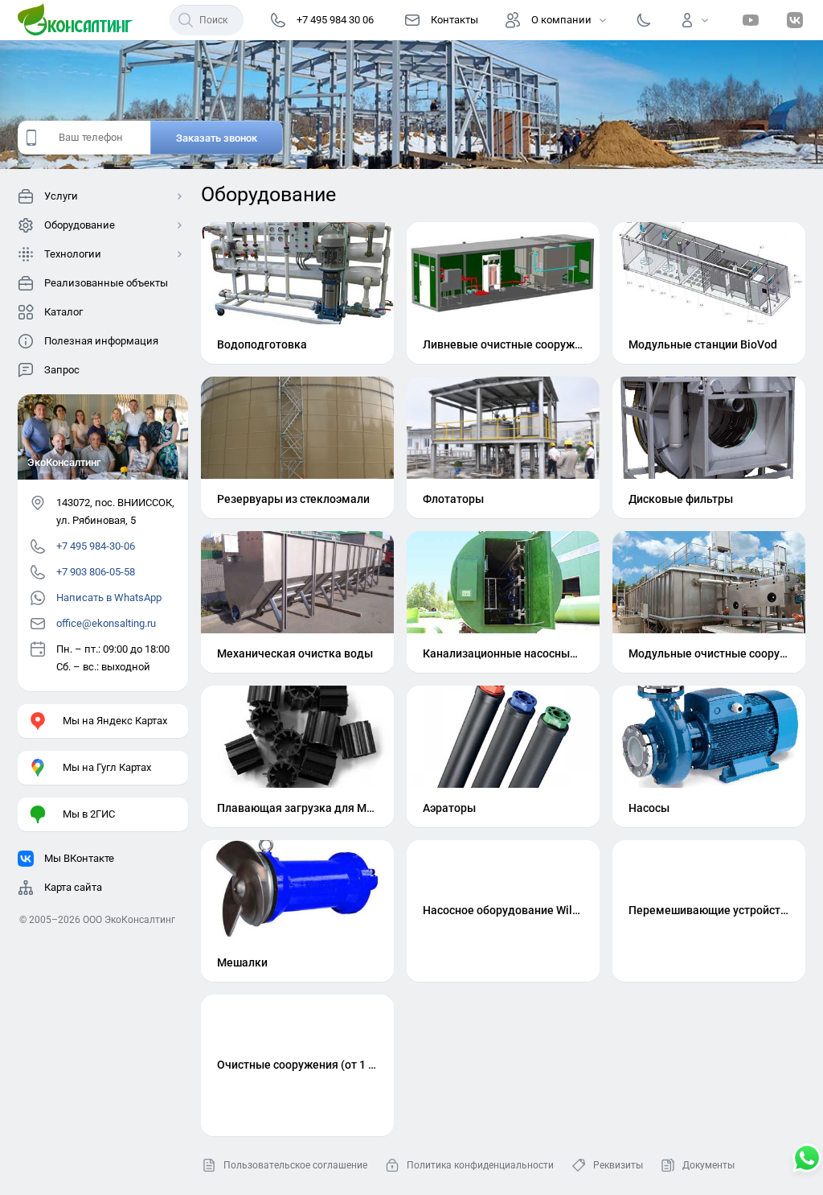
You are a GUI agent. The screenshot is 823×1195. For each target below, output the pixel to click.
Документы (708, 1165)
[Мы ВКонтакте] (795, 20)
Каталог (63, 312)
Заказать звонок (216, 138)
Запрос (62, 370)
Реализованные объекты (106, 283)
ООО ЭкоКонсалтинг (129, 919)
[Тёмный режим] (643, 20)
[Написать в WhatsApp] (807, 1159)
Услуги (61, 196)
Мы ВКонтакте (79, 858)
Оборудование (79, 225)
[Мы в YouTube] (751, 20)
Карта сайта (73, 887)
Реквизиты (618, 1165)
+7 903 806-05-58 (95, 572)
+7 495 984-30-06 (95, 546)
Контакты (454, 20)
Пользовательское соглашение (295, 1165)
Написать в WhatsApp (109, 597)
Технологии (72, 254)
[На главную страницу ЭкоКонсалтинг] (80, 20)
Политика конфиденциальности (480, 1165)
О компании (561, 20)
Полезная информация (101, 341)
